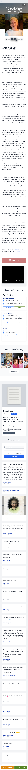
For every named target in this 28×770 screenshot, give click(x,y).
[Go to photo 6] (13, 513)
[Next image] (25, 505)
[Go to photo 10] (16, 513)
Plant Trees (20, 307)
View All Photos (14, 371)
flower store (17, 251)
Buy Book (14, 413)
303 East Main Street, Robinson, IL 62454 (15, 305)
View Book (6, 413)
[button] (14, 505)
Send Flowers (19, 338)
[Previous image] (3, 505)
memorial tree (18, 249)
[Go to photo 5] (12, 513)
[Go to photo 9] (15, 513)
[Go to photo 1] (9, 513)
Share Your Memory (8, 433)
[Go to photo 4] (11, 513)
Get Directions (8, 307)
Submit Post (14, 456)
